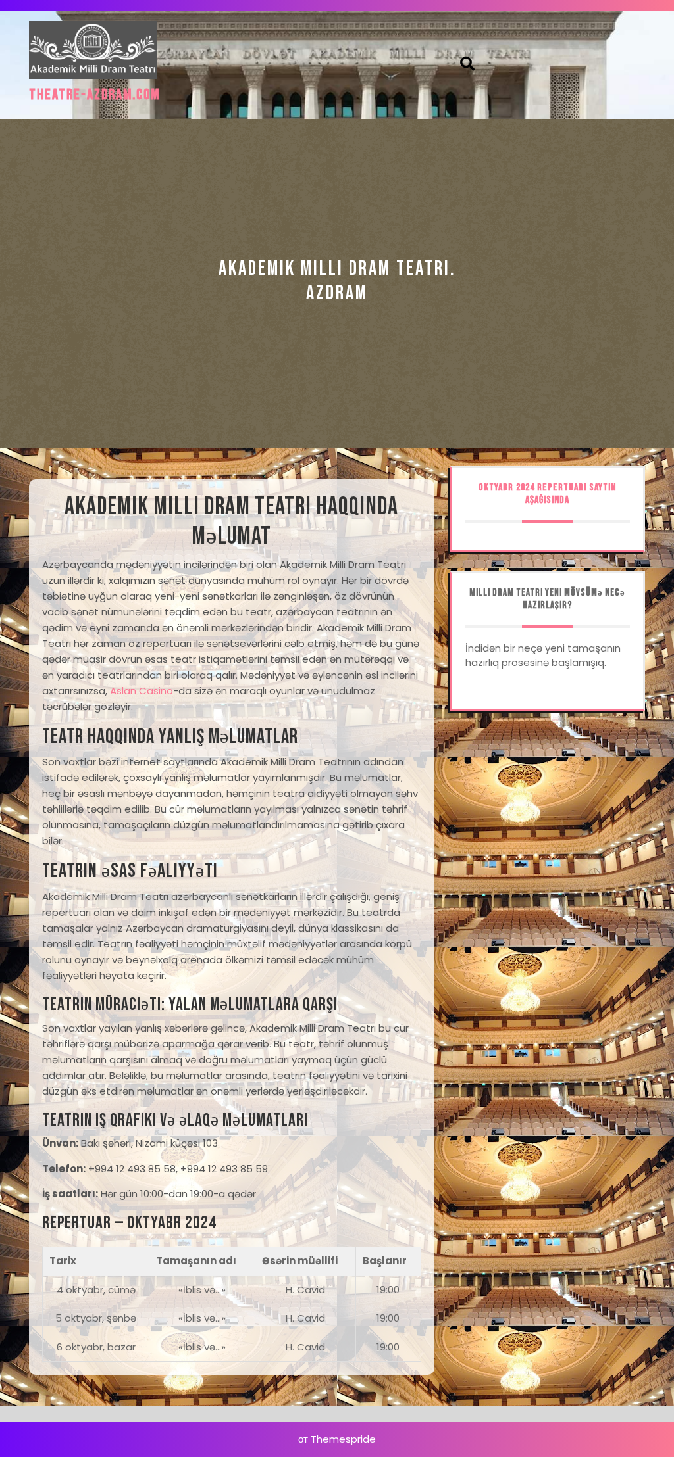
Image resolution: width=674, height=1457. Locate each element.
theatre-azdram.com (94, 94)
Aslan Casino (141, 691)
